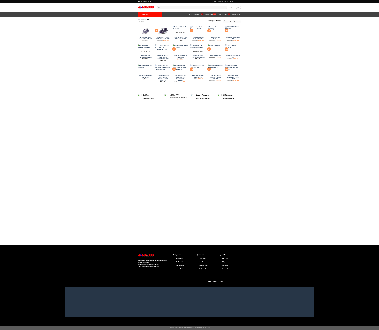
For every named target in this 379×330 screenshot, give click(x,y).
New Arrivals (209, 14)
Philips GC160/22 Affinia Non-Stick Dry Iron (180, 38)
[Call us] (239, 1)
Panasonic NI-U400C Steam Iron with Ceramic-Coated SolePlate (180, 78)
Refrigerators (180, 265)
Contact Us (225, 1)
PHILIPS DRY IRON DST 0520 (233, 38)
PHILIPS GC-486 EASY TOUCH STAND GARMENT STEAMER (163, 57)
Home (190, 14)
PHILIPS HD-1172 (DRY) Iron (233, 56)
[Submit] (226, 7)
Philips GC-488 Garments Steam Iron (145, 56)
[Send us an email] (237, 1)
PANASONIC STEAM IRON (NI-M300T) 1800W (163, 38)
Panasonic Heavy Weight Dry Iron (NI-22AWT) (215, 77)
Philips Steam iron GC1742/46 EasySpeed (198, 56)
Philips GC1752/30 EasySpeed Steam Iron (145, 38)
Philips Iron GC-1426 (215, 55)
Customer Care (236, 14)
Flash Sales (196, 14)
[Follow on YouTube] (240, 1)
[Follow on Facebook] (235, 1)
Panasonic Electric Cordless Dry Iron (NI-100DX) (233, 77)
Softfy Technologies (204, 327)
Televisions (179, 258)
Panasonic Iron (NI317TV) (215, 38)
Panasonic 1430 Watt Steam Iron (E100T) (198, 38)
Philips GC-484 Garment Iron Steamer (180, 56)
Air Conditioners (181, 262)
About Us (232, 1)
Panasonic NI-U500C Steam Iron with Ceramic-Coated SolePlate (163, 78)
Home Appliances (142, 19)
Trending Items (222, 14)
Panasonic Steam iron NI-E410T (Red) (198, 76)
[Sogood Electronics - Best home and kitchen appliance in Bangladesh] (146, 7)
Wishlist (214, 1)
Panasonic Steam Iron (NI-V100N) (145, 76)
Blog (219, 1)
